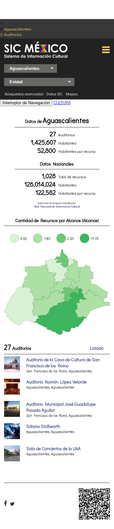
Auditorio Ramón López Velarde (56, 382)
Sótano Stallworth (43, 426)
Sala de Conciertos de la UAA (53, 448)
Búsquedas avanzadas (24, 93)
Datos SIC (55, 93)
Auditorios (13, 34)
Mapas (72, 93)
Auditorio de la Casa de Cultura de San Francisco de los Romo (63, 362)
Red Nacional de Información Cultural (56, 206)
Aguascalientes (17, 28)
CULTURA (62, 102)
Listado (97, 348)
